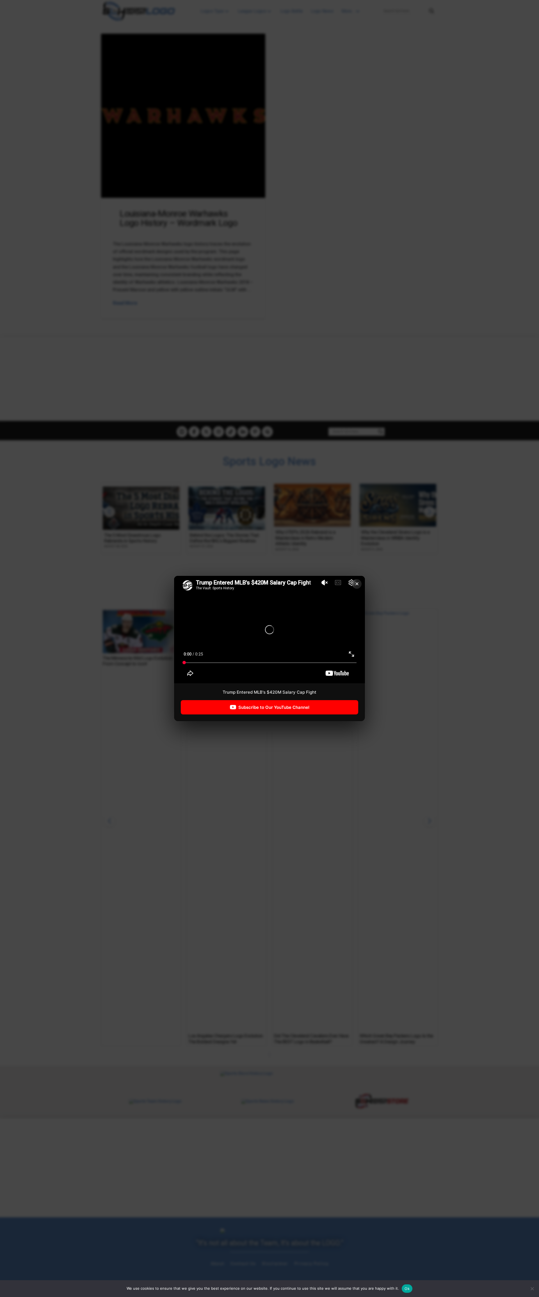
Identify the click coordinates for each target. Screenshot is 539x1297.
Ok (407, 1288)
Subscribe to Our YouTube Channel (273, 707)
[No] (532, 1288)
